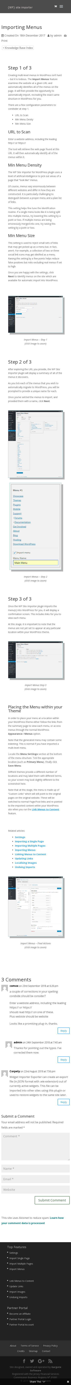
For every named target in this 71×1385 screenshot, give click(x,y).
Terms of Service (30, 1345)
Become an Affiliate (20, 1313)
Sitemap (33, 1351)
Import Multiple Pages (21, 1263)
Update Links (16, 1286)
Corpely (15, 1071)
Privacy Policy (50, 1345)
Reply (63, 1030)
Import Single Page (19, 1258)
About (13, 1345)
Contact (46, 1351)
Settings (13, 1252)
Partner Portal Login (20, 1319)
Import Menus (17, 1269)
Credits (21, 1351)
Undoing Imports (18, 1297)
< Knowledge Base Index (18, 48)
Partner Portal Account (21, 1324)
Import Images (17, 1291)
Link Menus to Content (45, 809)
